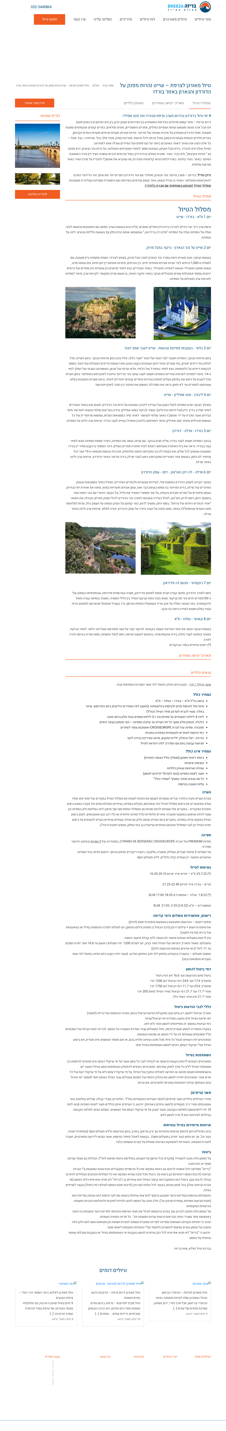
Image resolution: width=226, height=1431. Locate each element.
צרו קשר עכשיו (34, 103)
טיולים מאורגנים (175, 19)
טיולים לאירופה (168, 1363)
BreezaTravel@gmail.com (93, 1373)
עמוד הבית (108, 85)
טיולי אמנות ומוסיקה (198, 1373)
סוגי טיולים (203, 19)
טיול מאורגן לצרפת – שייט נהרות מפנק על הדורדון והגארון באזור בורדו (52, 85)
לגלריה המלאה (37, 194)
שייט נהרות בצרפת (200, 1389)
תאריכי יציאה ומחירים (168, 103)
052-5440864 (41, 7)
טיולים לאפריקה (167, 1378)
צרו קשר (79, 19)
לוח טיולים (147, 19)
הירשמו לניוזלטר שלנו (38, 1381)
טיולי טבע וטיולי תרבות (197, 1410)
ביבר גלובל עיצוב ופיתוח (27, 1427)
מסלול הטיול (202, 103)
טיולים (96, 85)
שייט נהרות (204, 1384)
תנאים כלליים (134, 103)
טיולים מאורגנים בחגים (197, 1416)
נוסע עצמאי (204, 1405)
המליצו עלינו (103, 19)
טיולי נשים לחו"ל (201, 1378)
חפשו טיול (49, 19)
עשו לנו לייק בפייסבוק (37, 1363)
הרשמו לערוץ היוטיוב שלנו (35, 1372)
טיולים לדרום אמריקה (164, 1384)
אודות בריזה (137, 1363)
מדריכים (126, 19)
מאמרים (139, 1378)
